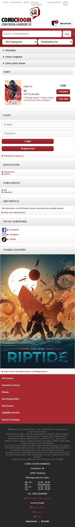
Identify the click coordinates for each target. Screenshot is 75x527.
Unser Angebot (14, 57)
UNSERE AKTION (10, 413)
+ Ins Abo (63, 99)
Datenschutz (54, 2)
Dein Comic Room (15, 63)
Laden (38, 512)
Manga (5, 392)
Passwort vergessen (13, 156)
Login (28, 141)
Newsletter (16, 2)
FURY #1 (28, 86)
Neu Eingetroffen (10, 399)
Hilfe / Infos (66, 3)
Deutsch (8, 192)
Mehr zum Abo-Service (14, 212)
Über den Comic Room (38, 498)
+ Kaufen (63, 91)
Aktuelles (11, 50)
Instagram (14, 234)
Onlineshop (38, 507)
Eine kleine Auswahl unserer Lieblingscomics (26, 371)
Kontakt (45, 521)
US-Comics (7, 378)
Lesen (7, 174)
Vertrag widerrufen (36, 3)
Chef (38, 517)
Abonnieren (9, 172)
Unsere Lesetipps (11, 419)
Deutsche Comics (11, 385)
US (5, 190)
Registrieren (28, 148)
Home (6, 2)
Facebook (14, 230)
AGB (26, 2)
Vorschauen (8, 406)
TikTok (12, 239)
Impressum (31, 521)
